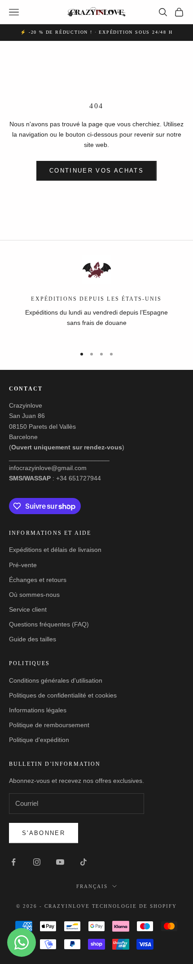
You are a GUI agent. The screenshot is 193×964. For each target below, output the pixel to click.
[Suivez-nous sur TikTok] (83, 861)
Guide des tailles (32, 639)
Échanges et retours (37, 579)
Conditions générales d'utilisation (55, 680)
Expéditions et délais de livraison (55, 549)
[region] (96, 296)
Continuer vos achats (96, 170)
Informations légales (37, 710)
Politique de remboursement (49, 725)
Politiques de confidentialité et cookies (63, 695)
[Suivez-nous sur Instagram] (36, 861)
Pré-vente (23, 565)
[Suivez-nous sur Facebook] (13, 861)
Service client (28, 609)
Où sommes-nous (34, 594)
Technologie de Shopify (134, 906)
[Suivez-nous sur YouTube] (60, 861)
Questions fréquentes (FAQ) (49, 624)
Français (92, 886)
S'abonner (43, 833)
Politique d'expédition (39, 739)
